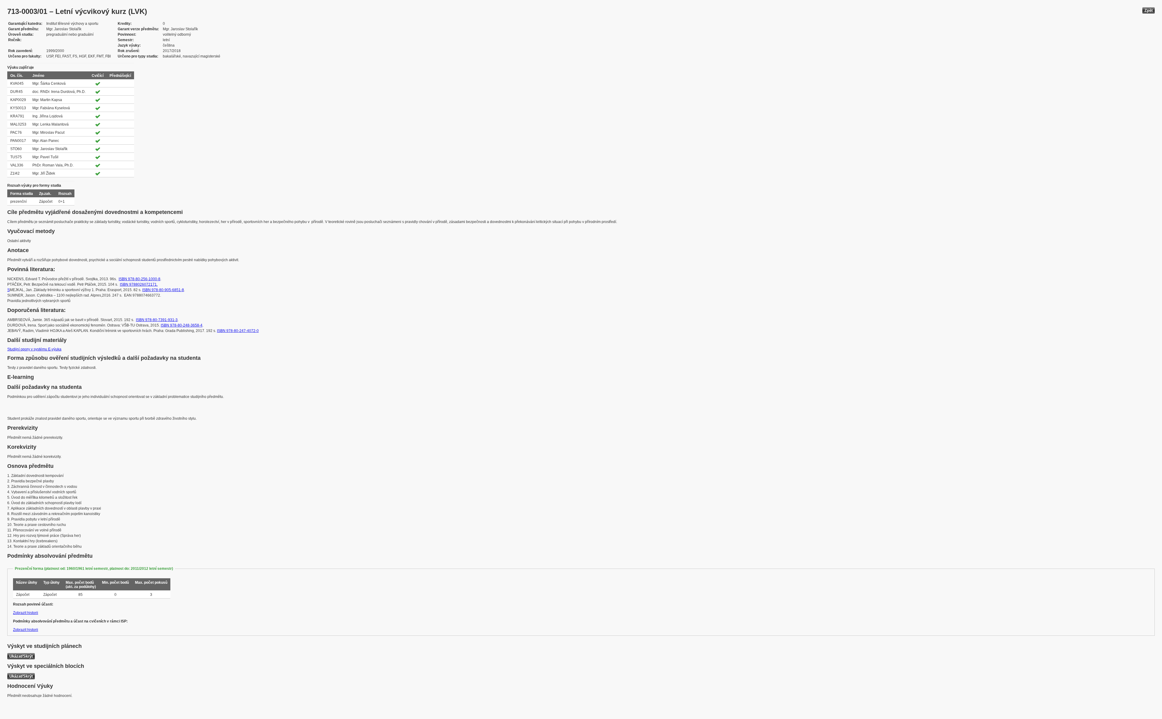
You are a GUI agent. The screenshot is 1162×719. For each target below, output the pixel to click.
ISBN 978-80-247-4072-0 (238, 331)
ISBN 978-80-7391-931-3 (157, 320)
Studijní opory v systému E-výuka (34, 349)
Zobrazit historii (25, 613)
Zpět (1148, 10)
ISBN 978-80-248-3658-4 (181, 325)
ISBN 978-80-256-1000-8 (139, 279)
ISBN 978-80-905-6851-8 (163, 290)
